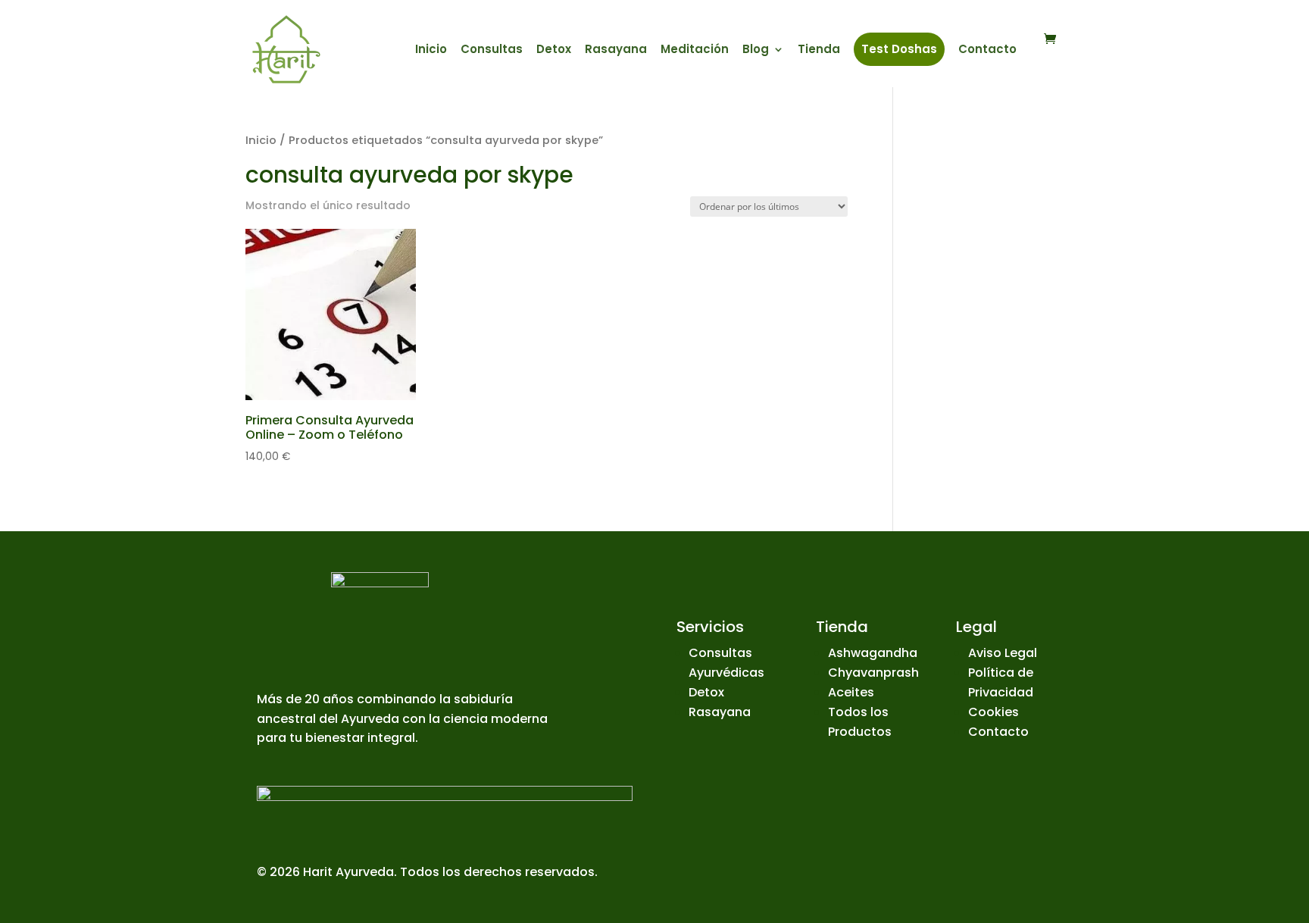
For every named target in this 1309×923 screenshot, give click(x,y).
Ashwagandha (872, 653)
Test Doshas (899, 49)
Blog (755, 50)
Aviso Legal (1002, 653)
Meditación (695, 50)
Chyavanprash (873, 672)
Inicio (431, 50)
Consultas (492, 50)
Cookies (993, 712)
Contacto (987, 50)
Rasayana (616, 50)
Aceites (851, 692)
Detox (553, 50)
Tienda (819, 50)
